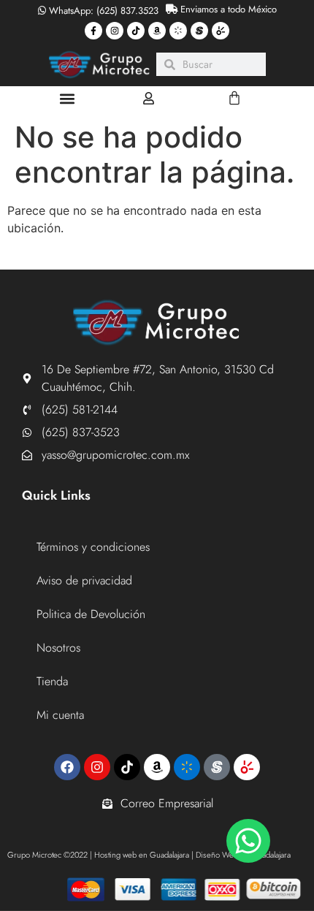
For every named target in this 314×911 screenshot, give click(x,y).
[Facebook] (67, 767)
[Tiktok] (136, 30)
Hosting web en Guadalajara (141, 855)
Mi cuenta (60, 714)
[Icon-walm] (178, 30)
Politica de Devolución (91, 614)
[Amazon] (157, 30)
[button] (67, 98)
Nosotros (58, 647)
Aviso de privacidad (84, 580)
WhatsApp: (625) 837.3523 (102, 11)
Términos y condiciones (93, 546)
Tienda (52, 681)
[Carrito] (234, 98)
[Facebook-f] (93, 30)
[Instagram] (114, 30)
